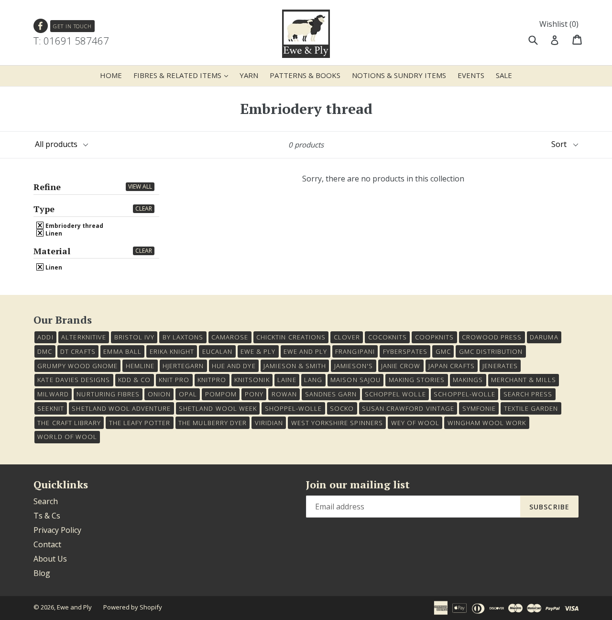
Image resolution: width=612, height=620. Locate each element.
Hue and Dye (233, 365)
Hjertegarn (183, 365)
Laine (286, 379)
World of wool (67, 436)
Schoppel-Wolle (464, 394)
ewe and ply (305, 351)
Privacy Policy (57, 530)
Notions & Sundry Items (399, 75)
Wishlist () (559, 24)
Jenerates (499, 365)
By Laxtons (183, 337)
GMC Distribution (491, 351)
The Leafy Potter (140, 422)
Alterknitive (83, 337)
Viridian (269, 422)
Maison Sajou (355, 379)
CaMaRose (229, 337)
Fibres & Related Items (183, 75)
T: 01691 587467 (71, 40)
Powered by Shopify (132, 607)
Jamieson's (353, 365)
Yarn (249, 75)
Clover (347, 337)
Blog (41, 573)
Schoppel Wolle (395, 394)
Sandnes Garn (331, 394)
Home (111, 75)
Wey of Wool (415, 422)
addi (45, 337)
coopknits (434, 337)
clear (143, 208)
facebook (40, 26)
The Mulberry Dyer (212, 422)
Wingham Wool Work (487, 422)
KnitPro (211, 379)
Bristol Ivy (134, 337)
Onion (159, 394)
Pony (254, 394)
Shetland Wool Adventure (121, 408)
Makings (468, 379)
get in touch (72, 26)
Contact (47, 544)
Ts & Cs (46, 515)
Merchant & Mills (523, 379)
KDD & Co (134, 379)
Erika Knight (172, 351)
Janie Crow (400, 365)
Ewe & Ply (257, 351)
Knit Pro (174, 379)
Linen (53, 233)
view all (140, 186)
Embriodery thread (73, 225)
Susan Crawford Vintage (408, 408)
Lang (313, 379)
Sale (504, 75)
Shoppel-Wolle (293, 408)
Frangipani (354, 351)
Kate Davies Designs (73, 379)
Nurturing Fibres (108, 394)
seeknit (50, 408)
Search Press (527, 394)
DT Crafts (77, 351)
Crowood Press (492, 337)
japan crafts (451, 365)
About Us (50, 558)
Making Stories (417, 379)
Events (471, 75)
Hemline (140, 365)
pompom (221, 394)
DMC (44, 351)
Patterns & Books (305, 75)
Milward (52, 394)
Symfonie (479, 408)
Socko (342, 408)
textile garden (531, 408)
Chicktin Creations (291, 337)
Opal (188, 394)
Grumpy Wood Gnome (77, 365)
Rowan (284, 394)
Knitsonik (251, 379)
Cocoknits (387, 337)
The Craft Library (69, 422)
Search (45, 501)
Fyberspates (405, 351)
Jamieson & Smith (294, 365)
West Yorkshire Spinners (337, 422)
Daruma (544, 337)
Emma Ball (122, 351)
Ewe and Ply (74, 607)
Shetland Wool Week (218, 408)
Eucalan (217, 351)
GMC (443, 351)
